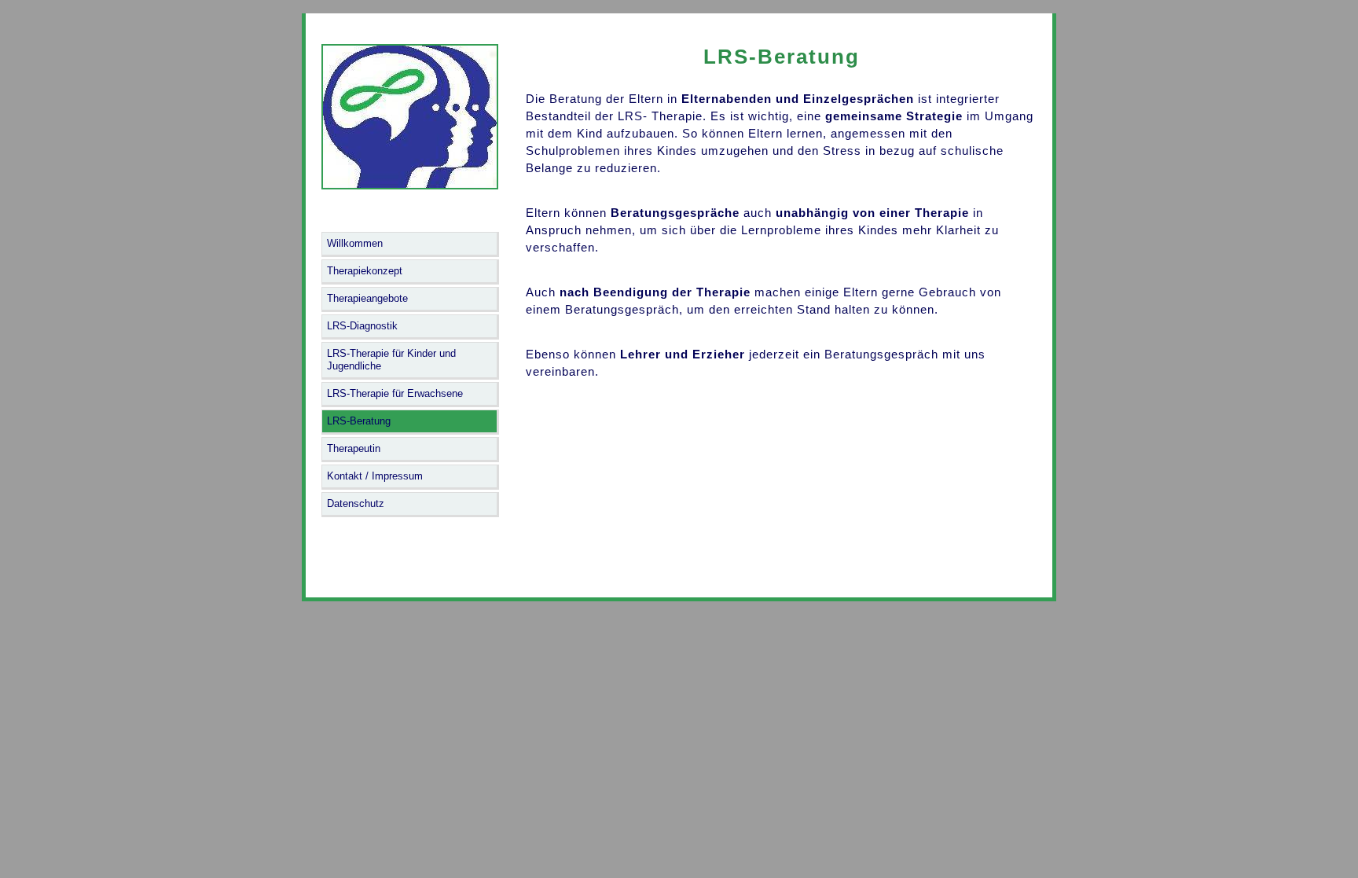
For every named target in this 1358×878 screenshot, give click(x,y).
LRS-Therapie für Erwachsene (395, 393)
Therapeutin (353, 448)
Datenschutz (355, 503)
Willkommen (355, 243)
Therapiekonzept (364, 271)
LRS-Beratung (359, 421)
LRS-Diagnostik (362, 326)
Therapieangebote (367, 298)
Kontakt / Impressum (375, 476)
